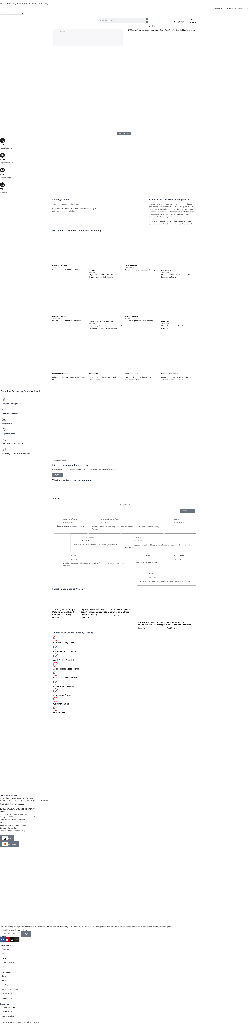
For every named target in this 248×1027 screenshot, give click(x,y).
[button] (12, 13)
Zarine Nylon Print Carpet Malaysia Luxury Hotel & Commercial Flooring (63, 612)
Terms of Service (8, 962)
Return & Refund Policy (10, 989)
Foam (167, 30)
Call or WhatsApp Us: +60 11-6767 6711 (18, 809)
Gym (142, 30)
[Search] (147, 20)
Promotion (223, 8)
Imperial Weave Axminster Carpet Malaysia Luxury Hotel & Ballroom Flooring (95, 612)
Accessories (190, 30)
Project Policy (7, 1012)
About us (5, 949)
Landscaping (155, 30)
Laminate (147, 30)
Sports (162, 30)
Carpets (134, 30)
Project (229, 8)
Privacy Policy (7, 994)
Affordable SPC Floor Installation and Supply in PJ (179, 623)
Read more (96, 529)
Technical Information (10, 1007)
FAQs (4, 953)
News (234, 8)
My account (6, 980)
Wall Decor (176, 30)
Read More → (57, 618)
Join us (4, 967)
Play (170, 30)
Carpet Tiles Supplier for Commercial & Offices (120, 610)
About (216, 8)
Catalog (239, 8)
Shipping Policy (7, 998)
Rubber (183, 30)
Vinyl (138, 30)
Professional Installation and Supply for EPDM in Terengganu (152, 623)
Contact (245, 8)
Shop (4, 976)
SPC (129, 30)
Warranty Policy (8, 1016)
